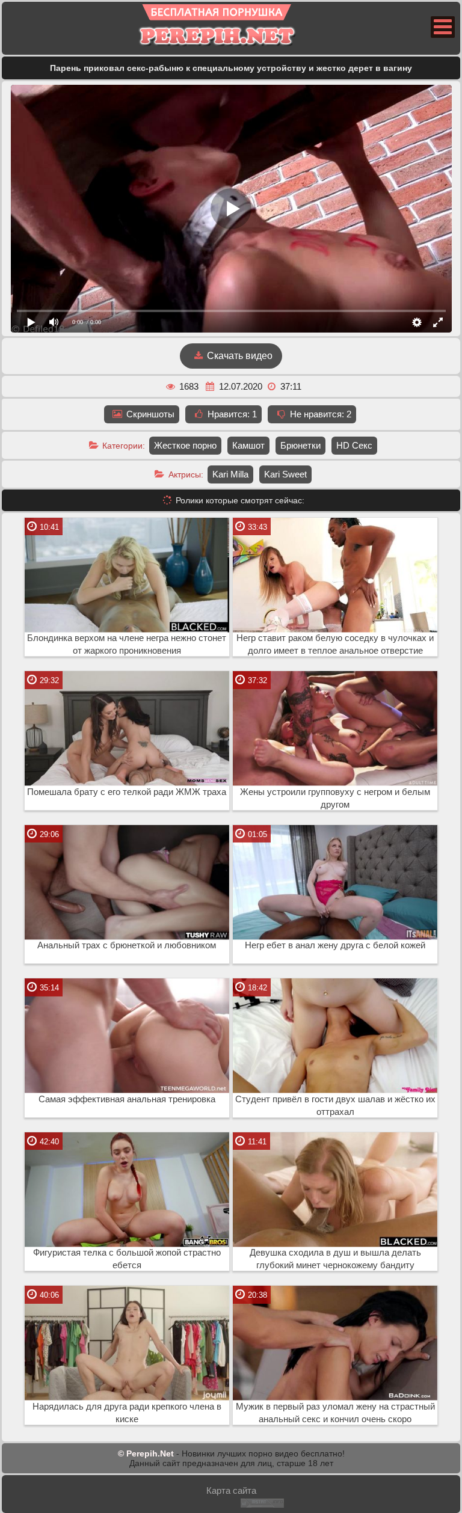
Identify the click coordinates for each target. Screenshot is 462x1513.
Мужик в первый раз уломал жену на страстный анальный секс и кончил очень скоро (335, 1413)
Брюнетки (300, 445)
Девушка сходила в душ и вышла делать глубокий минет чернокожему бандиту (335, 1259)
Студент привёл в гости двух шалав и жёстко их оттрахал (335, 1105)
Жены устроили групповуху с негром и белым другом (335, 798)
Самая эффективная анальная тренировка (126, 1099)
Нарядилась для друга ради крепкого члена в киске (126, 1413)
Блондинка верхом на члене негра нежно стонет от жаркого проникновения (126, 644)
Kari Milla (230, 474)
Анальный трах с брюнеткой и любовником (126, 945)
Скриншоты (149, 414)
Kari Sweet (285, 474)
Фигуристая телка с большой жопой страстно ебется (127, 1259)
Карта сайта (231, 1490)
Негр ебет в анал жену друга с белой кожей (335, 945)
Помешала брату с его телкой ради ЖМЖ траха (126, 792)
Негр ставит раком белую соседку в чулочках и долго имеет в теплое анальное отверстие (335, 644)
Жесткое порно (185, 445)
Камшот (248, 445)
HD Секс (354, 445)
